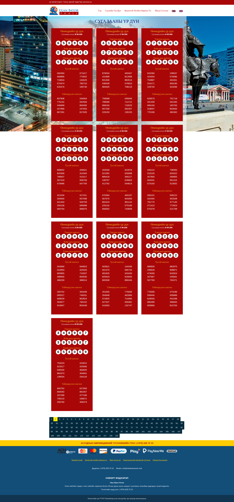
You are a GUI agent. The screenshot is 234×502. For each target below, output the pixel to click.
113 (81, 436)
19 (133, 419)
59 (67, 427)
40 (107, 423)
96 (117, 432)
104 (161, 432)
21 (143, 419)
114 (87, 436)
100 (137, 432)
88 (77, 432)
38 (97, 423)
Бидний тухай (77, 460)
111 (70, 436)
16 (118, 419)
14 (108, 419)
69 (117, 427)
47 (142, 423)
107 (179, 432)
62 (82, 427)
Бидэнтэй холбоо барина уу (138, 10)
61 (77, 427)
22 (148, 419)
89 (82, 432)
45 (132, 423)
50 (157, 423)
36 (87, 423)
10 (88, 419)
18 (128, 419)
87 (72, 432)
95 (112, 432)
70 (122, 427)
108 (52, 436)
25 (163, 419)
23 (153, 419)
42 (117, 423)
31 (62, 423)
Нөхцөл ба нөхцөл (160, 460)
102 (149, 432)
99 (132, 432)
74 (142, 427)
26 (168, 419)
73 (137, 427)
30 (57, 423)
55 (182, 423)
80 (172, 427)
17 (123, 419)
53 (172, 423)
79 (167, 427)
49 (152, 423)
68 (112, 427)
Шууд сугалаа (161, 10)
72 (132, 427)
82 (182, 427)
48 (147, 423)
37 (92, 423)
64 (92, 427)
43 (122, 423)
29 (52, 423)
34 (77, 423)
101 (143, 432)
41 (112, 423)
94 (107, 432)
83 (52, 432)
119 (116, 436)
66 (102, 427)
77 (157, 427)
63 (87, 427)
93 (102, 432)
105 (167, 432)
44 (127, 423)
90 (87, 432)
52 (167, 423)
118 (110, 436)
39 (102, 423)
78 (162, 427)
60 (72, 427)
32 (67, 423)
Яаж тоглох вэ (115, 460)
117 (105, 436)
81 (177, 427)
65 (97, 427)
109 (58, 436)
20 (138, 419)
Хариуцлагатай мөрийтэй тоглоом (136, 460)
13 (103, 419)
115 (93, 436)
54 (177, 423)
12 (98, 419)
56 (52, 427)
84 (57, 432)
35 (82, 423)
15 (113, 419)
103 (155, 432)
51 (162, 423)
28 (178, 419)
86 (67, 432)
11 (93, 419)
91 (92, 432)
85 (62, 432)
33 (72, 423)
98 (127, 432)
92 (97, 432)
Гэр (99, 10)
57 (57, 427)
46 (137, 423)
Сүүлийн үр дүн (113, 10)
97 (122, 432)
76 (152, 427)
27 (173, 419)
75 (147, 427)
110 (64, 436)
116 (99, 436)
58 (62, 427)
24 (158, 419)
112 (75, 436)
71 (127, 427)
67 (107, 427)
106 (173, 432)
